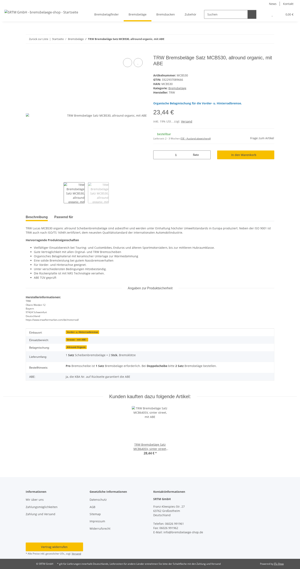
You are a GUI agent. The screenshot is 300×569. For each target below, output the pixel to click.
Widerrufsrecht (100, 528)
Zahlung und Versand (40, 514)
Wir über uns (35, 500)
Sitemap (95, 514)
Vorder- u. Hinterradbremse (82, 332)
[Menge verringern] (157, 155)
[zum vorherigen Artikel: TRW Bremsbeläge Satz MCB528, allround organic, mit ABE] (261, 39)
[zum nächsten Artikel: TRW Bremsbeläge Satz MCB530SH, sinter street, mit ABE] (270, 39)
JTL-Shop (279, 564)
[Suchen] (252, 14)
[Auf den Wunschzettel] (138, 62)
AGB (92, 507)
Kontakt (288, 4)
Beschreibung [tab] (37, 217)
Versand (186, 121)
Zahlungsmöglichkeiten (42, 507)
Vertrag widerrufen (54, 547)
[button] (264, 14)
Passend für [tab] (63, 217)
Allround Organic (76, 347)
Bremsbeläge (177, 88)
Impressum (97, 521)
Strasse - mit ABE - (77, 339)
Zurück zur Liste (38, 39)
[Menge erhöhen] (206, 155)
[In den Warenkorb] (29, 52)
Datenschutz (98, 500)
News (273, 4)
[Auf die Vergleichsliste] (127, 62)
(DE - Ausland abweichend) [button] (195, 138)
